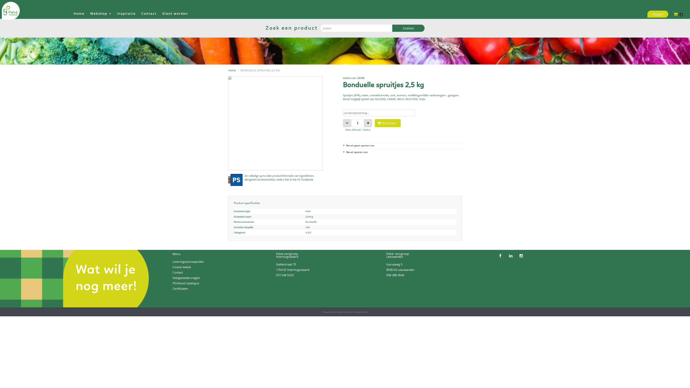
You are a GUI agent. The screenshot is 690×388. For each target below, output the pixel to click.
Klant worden (175, 13)
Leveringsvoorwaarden (188, 262)
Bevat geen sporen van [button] (360, 145)
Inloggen (658, 14)
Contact (149, 13)
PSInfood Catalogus (185, 283)
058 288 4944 (395, 275)
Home (78, 13)
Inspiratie (126, 13)
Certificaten (180, 289)
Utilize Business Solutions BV (352, 312)
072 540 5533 (285, 275)
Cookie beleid (181, 267)
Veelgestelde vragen (186, 278)
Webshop (98, 13)
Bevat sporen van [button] (357, 152)
